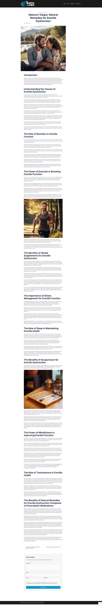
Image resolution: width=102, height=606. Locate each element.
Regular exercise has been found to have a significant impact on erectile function (39, 177)
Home (65, 3)
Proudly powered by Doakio (25, 602)
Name (27, 572)
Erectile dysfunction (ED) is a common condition (33, 94)
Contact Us (78, 3)
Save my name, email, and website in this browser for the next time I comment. (42, 583)
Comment (28, 563)
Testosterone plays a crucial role (30, 478)
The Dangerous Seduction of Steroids (53, 546)
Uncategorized (43, 12)
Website (45, 577)
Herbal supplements (27, 261)
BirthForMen (41, 602)
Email (27, 577)
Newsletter (72, 3)
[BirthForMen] (27, 3)
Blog (68, 3)
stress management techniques (36, 313)
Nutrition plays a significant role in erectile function (33, 139)
